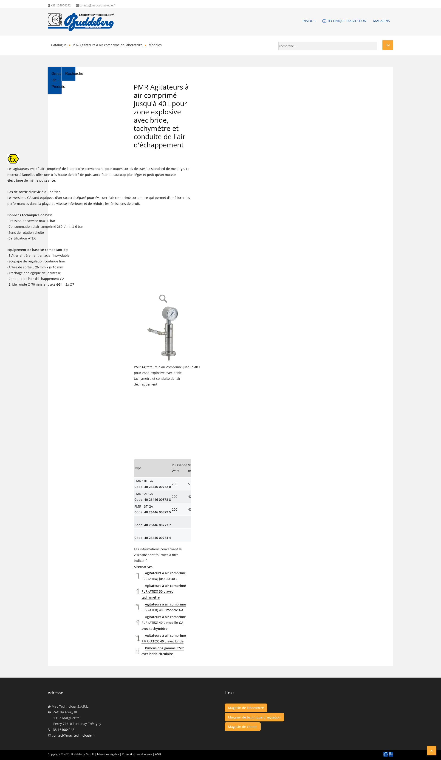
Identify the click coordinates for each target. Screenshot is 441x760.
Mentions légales (108, 754)
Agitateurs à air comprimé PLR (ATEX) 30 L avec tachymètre (163, 591)
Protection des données (137, 754)
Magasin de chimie (242, 726)
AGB (158, 754)
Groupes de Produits (56, 80)
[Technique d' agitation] (391, 754)
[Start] (385, 754)
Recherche (70, 74)
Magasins (381, 21)
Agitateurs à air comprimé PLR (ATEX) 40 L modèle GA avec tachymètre (163, 623)
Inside (307, 21)
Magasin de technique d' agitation (254, 717)
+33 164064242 (60, 5)
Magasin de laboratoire (246, 708)
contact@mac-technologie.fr (97, 5)
